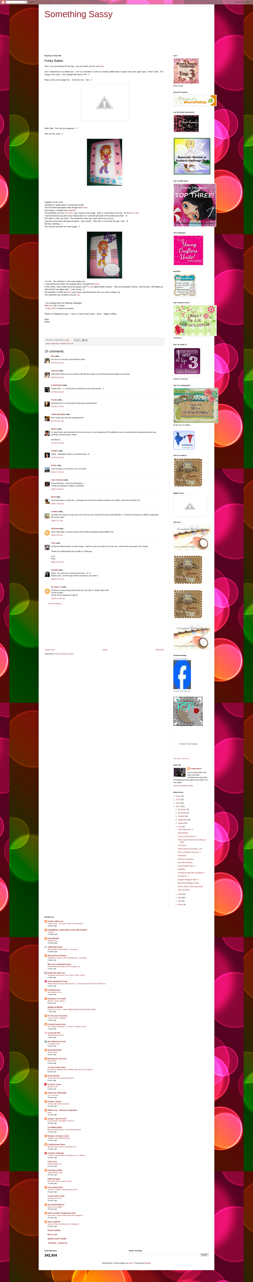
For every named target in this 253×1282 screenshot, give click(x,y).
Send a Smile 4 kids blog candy (190, 887)
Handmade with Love (56, 973)
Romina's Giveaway (186, 859)
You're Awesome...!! (185, 830)
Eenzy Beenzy (53, 1076)
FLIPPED (181, 869)
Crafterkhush (56, 385)
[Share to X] (80, 340)
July (180, 827)
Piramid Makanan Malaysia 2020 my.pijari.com (64, 966)
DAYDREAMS (53, 938)
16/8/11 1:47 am (57, 579)
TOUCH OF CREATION (57, 1093)
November (182, 813)
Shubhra (54, 451)
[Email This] (75, 340)
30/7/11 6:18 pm (57, 392)
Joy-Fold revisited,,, (185, 862)
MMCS (47, 306)
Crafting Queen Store (56, 1144)
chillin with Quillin (58, 414)
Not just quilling (54, 1230)
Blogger (148, 1263)
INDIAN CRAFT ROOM (57, 1239)
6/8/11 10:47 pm (57, 562)
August (181, 823)
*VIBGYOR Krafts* (55, 947)
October (181, 816)
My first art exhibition (55, 1207)
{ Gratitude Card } (54, 1044)
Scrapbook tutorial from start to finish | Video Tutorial (66, 975)
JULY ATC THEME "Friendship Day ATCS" (63, 1189)
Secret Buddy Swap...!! (187, 866)
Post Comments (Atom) (64, 654)
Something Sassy (79, 14)
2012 (178, 803)
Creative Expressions (57, 1024)
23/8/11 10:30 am (58, 599)
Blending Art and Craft (57, 1059)
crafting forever (54, 990)
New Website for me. (55, 992)
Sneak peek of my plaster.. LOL (190, 849)
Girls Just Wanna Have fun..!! (189, 852)
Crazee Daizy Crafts (56, 1196)
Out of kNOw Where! (56, 1205)
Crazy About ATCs (55, 1187)
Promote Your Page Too (181, 691)
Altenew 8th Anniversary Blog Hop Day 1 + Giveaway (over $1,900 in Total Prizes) (77, 983)
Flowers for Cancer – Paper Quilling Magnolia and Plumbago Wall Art (72, 1009)
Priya (53, 543)
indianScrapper (54, 1179)
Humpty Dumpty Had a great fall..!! (191, 873)
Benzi (53, 497)
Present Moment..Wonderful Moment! (61, 1078)
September (182, 820)
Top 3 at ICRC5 (184, 890)
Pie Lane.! (135, 213)
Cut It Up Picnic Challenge (57, 1018)
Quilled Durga (52, 941)
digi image (54, 343)
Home (105, 650)
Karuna (54, 400)
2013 (178, 800)
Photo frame (52, 1061)
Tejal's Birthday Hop (55, 1164)
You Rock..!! (182, 845)
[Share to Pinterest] (86, 340)
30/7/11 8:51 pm (57, 443)
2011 (178, 806)
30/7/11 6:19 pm (57, 406)
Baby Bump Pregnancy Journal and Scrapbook (64, 1129)
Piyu (53, 356)
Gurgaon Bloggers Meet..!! (188, 880)
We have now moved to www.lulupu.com (62, 1147)
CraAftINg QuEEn (55, 1127)
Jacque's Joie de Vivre (57, 1119)
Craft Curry (52, 1162)
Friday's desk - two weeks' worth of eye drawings (65, 923)
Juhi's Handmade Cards (58, 981)
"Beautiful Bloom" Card (56, 1035)
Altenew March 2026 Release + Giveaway (62, 949)
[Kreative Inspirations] (182, 689)
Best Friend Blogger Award (188, 883)
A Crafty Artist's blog (56, 1067)
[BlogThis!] (78, 340)
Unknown (55, 529)
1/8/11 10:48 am (57, 489)
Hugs (49, 1112)
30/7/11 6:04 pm (57, 377)
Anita (85, 207)
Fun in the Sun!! (53, 1095)
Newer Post (49, 650)
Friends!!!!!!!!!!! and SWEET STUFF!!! (61, 1121)
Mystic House (52, 1052)
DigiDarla (72, 210)
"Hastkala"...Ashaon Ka (57, 1243)
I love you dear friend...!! (187, 836)
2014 (178, 796)
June (180, 894)
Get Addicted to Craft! (57, 1042)
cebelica (54, 512)
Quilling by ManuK (55, 1007)
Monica (54, 429)
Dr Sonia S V (56, 587)
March (180, 905)
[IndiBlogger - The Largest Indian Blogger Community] (184, 449)
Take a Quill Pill (54, 1222)
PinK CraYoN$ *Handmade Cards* (62, 1213)
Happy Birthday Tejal (55, 1172)
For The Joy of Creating (57, 1016)
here (101, 66)
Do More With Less (55, 921)
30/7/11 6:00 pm (57, 363)
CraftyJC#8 (50, 308)
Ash (70, 292)
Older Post (159, 650)
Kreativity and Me (55, 1170)
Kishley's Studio (54, 1102)
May (180, 898)
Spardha (54, 570)
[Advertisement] (104, 626)
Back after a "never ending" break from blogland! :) (65, 1215)
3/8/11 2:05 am (57, 535)
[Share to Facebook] (83, 340)
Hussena (55, 371)
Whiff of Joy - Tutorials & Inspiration (62, 1110)
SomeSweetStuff (54, 1050)
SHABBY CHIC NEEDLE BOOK (59, 1138)
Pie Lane (68, 213)
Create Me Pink (54, 1033)
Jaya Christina (57, 480)
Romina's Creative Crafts (58, 1136)
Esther (54, 465)
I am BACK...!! (183, 876)
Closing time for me (54, 1198)
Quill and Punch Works (57, 956)
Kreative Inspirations (180, 659)
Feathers (51, 932)
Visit (181, 758)
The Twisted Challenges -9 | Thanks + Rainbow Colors (67, 1026)
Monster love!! (53, 1087)
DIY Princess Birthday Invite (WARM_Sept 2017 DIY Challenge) (70, 1069)
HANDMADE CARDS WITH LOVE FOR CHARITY (67, 930)
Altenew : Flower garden (56, 1001)
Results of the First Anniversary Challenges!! (63, 1224)
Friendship (63, 343)
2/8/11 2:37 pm (57, 521)
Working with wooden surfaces (58, 1104)
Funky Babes (183, 833)
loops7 (131, 1263)
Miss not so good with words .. (60, 964)
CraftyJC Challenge (56, 1153)
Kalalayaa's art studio (57, 999)
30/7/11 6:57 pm (57, 421)
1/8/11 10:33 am (57, 472)
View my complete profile (183, 786)
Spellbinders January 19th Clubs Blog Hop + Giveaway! (67, 958)
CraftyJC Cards (54, 1084)
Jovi (78, 295)
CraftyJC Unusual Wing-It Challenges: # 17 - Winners (66, 1155)
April (180, 901)
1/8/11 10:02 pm (57, 504)
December (182, 809)
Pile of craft (52, 1235)
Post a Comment (54, 604)
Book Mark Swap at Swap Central (59, 1181)
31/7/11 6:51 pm (57, 458)
